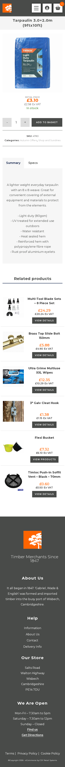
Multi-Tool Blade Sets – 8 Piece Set (44, 301)
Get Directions (32, 735)
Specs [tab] (33, 163)
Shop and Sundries (49, 140)
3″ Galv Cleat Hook (44, 403)
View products (44, 459)
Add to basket (47, 122)
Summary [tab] (13, 163)
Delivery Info (32, 646)
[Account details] (47, 8)
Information (32, 628)
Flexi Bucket (44, 437)
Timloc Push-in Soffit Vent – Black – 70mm (44, 474)
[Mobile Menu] (36, 8)
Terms (9, 753)
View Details (44, 320)
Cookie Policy (50, 753)
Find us (32, 729)
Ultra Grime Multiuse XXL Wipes (44, 370)
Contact (32, 640)
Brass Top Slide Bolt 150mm (44, 336)
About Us (32, 634)
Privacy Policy (27, 753)
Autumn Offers (28, 140)
